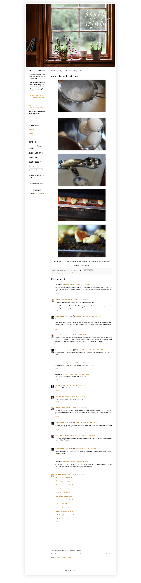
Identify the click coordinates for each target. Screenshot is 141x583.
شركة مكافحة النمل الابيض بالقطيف (65, 515)
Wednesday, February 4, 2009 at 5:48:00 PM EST (76, 284)
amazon (31, 117)
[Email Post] (80, 270)
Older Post (109, 554)
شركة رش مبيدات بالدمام (62, 481)
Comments (34, 170)
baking (57, 273)
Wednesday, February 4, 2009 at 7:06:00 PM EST (88, 316)
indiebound (32, 121)
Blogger (74, 570)
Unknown (58, 475)
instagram (31, 130)
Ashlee (57, 335)
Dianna (57, 385)
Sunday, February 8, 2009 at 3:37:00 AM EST (73, 407)
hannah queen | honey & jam (63, 316)
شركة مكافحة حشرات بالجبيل (63, 503)
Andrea (57, 396)
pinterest (31, 135)
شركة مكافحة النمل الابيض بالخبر (64, 492)
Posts (32, 166)
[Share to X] (88, 270)
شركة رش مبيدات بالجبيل (62, 507)
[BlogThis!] (86, 270)
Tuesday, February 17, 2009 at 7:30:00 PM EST (88, 448)
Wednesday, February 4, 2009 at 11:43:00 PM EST (89, 350)
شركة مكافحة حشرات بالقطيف (64, 511)
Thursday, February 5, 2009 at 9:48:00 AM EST (76, 363)
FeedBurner (41, 193)
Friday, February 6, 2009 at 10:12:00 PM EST (72, 396)
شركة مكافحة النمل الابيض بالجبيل (65, 500)
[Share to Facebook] (90, 270)
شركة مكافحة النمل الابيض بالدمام (65, 485)
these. (63, 261)
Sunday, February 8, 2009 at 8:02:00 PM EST (87, 422)
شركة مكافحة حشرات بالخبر (63, 496)
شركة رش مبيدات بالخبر (62, 488)
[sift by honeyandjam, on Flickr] (81, 112)
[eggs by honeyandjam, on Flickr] (81, 150)
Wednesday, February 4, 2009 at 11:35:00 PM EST (73, 335)
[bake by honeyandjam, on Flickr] (81, 221)
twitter (30, 131)
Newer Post (54, 554)
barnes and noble (33, 119)
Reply (57, 293)
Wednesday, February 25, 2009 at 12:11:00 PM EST (77, 461)
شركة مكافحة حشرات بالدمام (63, 477)
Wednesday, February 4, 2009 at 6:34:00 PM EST (74, 299)
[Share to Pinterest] (92, 270)
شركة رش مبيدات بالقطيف (63, 518)
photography (62, 273)
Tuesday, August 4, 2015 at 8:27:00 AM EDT (74, 474)
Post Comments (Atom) (64, 557)
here (41, 78)
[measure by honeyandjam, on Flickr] (81, 186)
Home (81, 554)
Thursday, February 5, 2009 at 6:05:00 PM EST (73, 385)
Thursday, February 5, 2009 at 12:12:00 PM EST (76, 374)
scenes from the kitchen (72, 273)
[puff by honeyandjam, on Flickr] (81, 257)
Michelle (57, 408)
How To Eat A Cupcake (62, 435)
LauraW (57, 299)
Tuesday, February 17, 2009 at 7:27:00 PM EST (83, 435)
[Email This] (85, 270)
